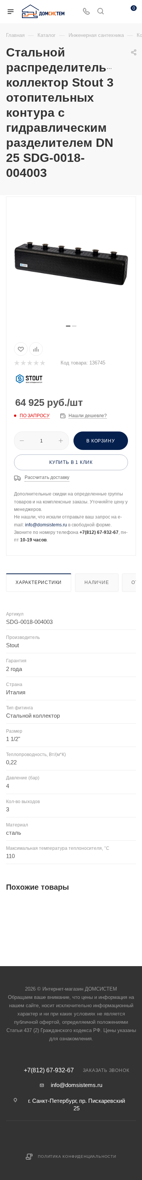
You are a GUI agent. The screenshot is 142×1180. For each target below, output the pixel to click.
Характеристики (39, 582)
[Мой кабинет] (114, 12)
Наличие (96, 582)
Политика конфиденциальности (77, 1156)
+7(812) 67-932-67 (49, 1070)
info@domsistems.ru (46, 524)
